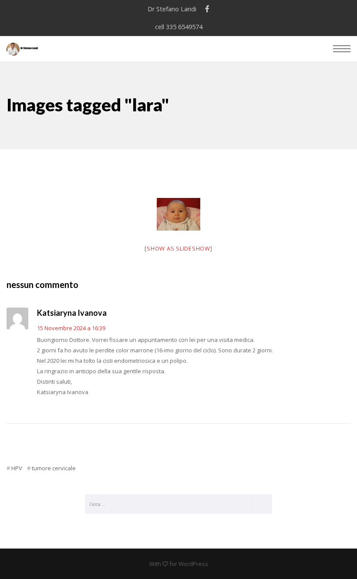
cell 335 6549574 (178, 27)
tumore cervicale (54, 468)
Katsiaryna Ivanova (72, 313)
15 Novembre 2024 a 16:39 (71, 328)
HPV (16, 468)
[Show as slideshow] (178, 248)
